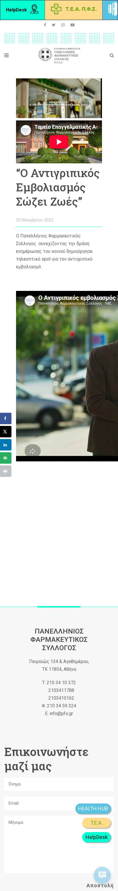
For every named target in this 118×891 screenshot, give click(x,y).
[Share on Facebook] (5, 418)
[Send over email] (5, 458)
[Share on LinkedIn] (5, 445)
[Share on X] (5, 431)
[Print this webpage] (5, 471)
